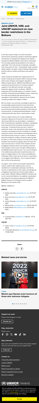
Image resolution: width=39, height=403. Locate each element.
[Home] (11, 7)
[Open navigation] (2, 7)
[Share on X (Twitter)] (17, 248)
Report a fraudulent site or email (12, 372)
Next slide (36, 275)
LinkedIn (24, 334)
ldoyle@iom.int (20, 217)
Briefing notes (20, 19)
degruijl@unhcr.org (21, 197)
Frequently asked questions (10, 360)
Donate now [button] (7, 321)
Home (3, 19)
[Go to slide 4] (19, 304)
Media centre (5, 366)
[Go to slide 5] (21, 304)
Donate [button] (33, 8)
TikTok (20, 334)
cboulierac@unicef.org (27, 230)
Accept (19, 399)
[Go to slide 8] (27, 304)
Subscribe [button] (6, 350)
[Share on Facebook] (21, 248)
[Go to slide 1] (13, 304)
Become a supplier (7, 375)
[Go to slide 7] (25, 304)
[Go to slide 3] (17, 304)
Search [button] (29, 8)
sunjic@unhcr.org (19, 205)
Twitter (11, 334)
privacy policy (14, 392)
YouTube (15, 334)
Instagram (7, 334)
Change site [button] (26, 2)
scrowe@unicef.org (20, 226)
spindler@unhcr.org (22, 193)
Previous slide (3, 275)
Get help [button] (27, 13)
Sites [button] (36, 8)
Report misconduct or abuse (10, 369)
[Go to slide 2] (15, 304)
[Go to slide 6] (23, 304)
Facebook (2, 334)
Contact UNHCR (6, 363)
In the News (10, 19)
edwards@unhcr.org (22, 201)
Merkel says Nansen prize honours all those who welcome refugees (19, 295)
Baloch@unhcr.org (20, 207)
